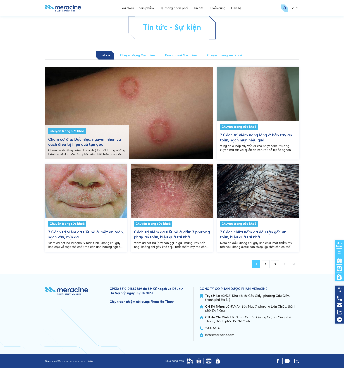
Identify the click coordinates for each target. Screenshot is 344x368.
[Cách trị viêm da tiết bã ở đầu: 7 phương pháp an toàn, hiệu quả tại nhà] (172, 190)
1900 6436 (212, 328)
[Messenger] (339, 319)
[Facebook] (278, 361)
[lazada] (208, 361)
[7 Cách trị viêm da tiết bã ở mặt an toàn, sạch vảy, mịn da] (86, 190)
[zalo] (296, 361)
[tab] (105, 55)
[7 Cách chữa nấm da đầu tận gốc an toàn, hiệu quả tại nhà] (258, 190)
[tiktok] (218, 361)
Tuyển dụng (217, 8)
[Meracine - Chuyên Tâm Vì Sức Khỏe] (63, 8)
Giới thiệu (127, 8)
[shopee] (199, 361)
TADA (90, 361)
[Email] (339, 305)
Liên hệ (236, 8)
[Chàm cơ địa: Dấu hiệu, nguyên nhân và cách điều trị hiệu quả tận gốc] (129, 113)
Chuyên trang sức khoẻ (67, 131)
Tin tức (199, 8)
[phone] (339, 298)
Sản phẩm (146, 8)
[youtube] (287, 361)
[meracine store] (190, 361)
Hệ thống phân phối (173, 8)
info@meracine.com (219, 335)
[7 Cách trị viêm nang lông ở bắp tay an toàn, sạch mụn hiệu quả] (258, 93)
